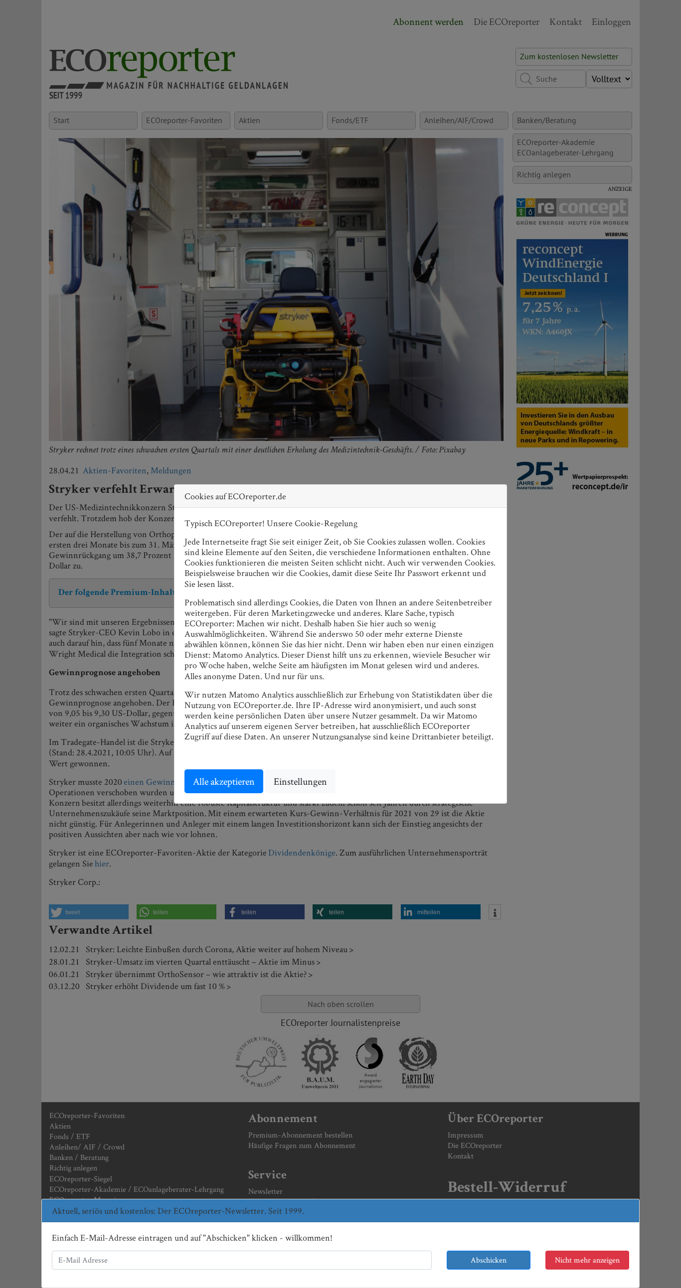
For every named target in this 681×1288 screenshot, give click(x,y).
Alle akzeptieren (224, 781)
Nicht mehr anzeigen (587, 1260)
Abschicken (489, 1260)
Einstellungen (300, 781)
